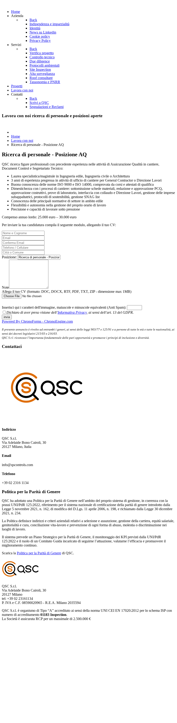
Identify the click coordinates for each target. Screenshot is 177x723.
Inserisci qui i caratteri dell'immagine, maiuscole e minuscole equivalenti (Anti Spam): (64, 307)
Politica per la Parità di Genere (39, 553)
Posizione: (10, 257)
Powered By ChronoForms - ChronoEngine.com (37, 321)
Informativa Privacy (72, 312)
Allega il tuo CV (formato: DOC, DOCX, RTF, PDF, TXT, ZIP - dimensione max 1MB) (66, 291)
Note (5, 287)
